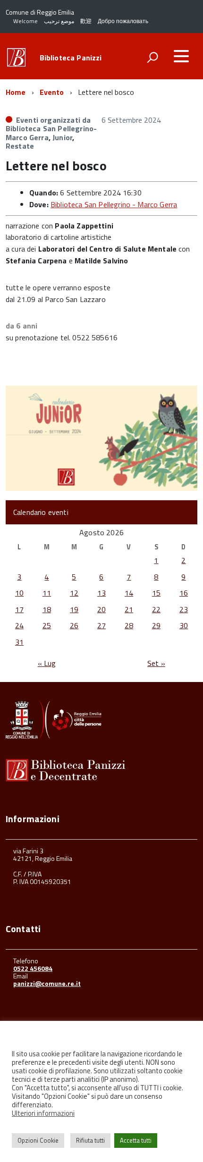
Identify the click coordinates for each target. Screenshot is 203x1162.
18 (46, 609)
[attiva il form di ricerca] (152, 57)
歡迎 (86, 21)
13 (101, 592)
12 (74, 592)
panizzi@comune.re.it (47, 983)
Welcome (25, 21)
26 (74, 625)
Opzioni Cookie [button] (38, 1140)
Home (16, 92)
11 (46, 592)
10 (19, 592)
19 (74, 609)
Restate (20, 146)
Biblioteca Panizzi (71, 57)
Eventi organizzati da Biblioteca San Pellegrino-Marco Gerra (51, 128)
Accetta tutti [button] (136, 1140)
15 (156, 592)
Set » (156, 663)
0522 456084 (32, 968)
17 (19, 609)
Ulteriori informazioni (43, 1113)
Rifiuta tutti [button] (90, 1140)
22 (156, 609)
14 (129, 592)
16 (183, 592)
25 (46, 625)
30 (183, 625)
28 (129, 625)
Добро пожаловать (123, 21)
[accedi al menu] (181, 56)
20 (101, 609)
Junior (62, 137)
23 (183, 609)
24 (19, 625)
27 (101, 625)
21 (129, 609)
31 (19, 642)
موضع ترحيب (59, 21)
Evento (52, 92)
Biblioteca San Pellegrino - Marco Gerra (114, 204)
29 (156, 625)
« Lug (47, 663)
